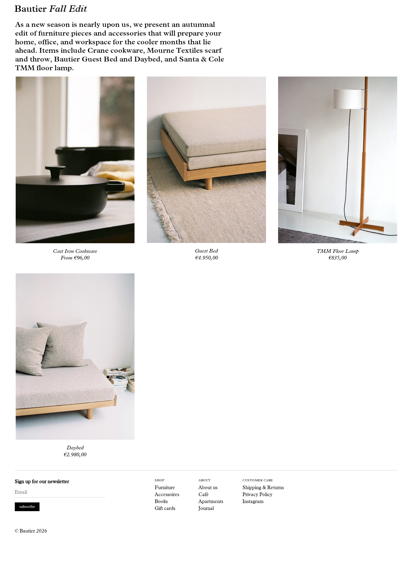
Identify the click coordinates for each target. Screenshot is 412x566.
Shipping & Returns (263, 487)
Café (203, 494)
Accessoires (167, 494)
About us (207, 487)
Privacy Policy (257, 494)
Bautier (30, 9)
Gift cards (165, 508)
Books (161, 501)
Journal (206, 508)
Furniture (165, 487)
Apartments (210, 501)
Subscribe (27, 506)
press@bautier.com (142, 555)
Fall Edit (68, 9)
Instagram (253, 501)
